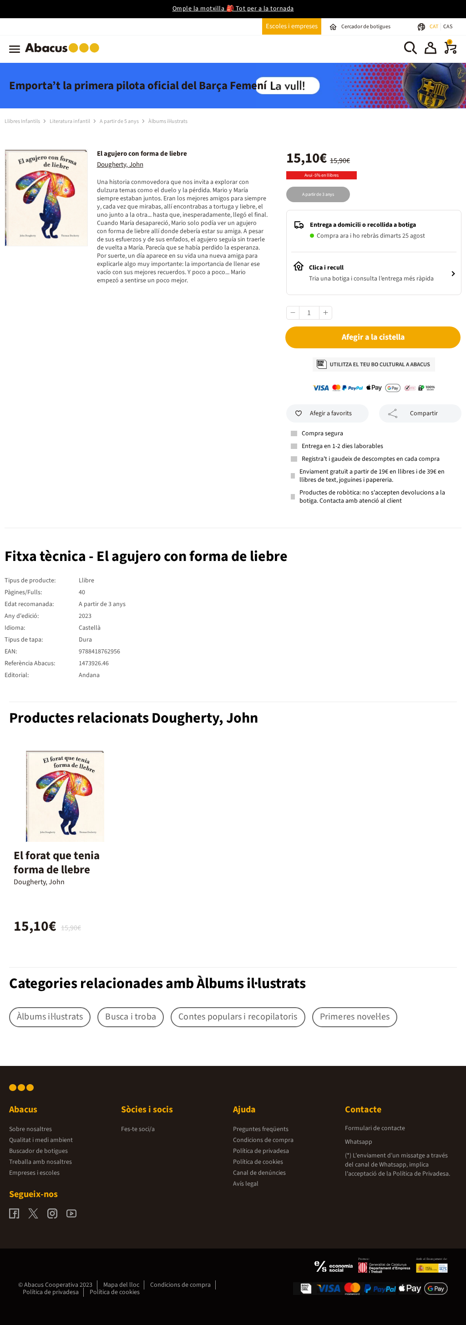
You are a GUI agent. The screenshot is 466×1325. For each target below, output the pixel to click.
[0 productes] (450, 52)
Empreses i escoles (34, 1172)
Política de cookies (258, 1162)
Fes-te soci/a (138, 1129)
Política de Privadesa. (421, 1173)
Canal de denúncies (259, 1172)
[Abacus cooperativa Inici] (64, 54)
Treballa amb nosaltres (40, 1162)
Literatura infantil (70, 121)
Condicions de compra (263, 1140)
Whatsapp (358, 1142)
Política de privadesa (261, 1151)
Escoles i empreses (292, 26)
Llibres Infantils (23, 121)
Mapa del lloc (121, 1284)
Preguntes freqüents (261, 1129)
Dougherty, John (120, 164)
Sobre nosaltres (30, 1129)
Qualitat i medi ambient (41, 1140)
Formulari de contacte (375, 1128)
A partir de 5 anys (120, 121)
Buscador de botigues (38, 1151)
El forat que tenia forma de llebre (57, 862)
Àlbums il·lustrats (167, 121)
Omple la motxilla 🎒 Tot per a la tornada (233, 8)
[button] (430, 49)
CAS (447, 27)
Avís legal (245, 1183)
